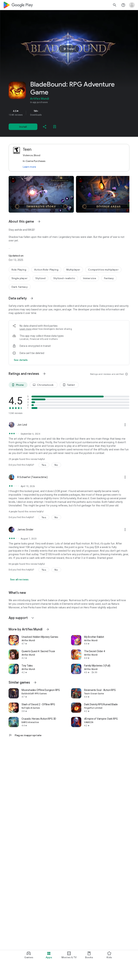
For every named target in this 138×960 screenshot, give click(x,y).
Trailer (69, 49)
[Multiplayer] (73, 269)
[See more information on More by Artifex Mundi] (47, 629)
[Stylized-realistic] (64, 278)
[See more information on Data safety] (31, 298)
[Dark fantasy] (20, 287)
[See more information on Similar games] (35, 682)
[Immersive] (89, 278)
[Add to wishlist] (54, 126)
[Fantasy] (109, 278)
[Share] (44, 126)
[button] (41, 194)
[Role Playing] (19, 269)
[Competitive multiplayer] (103, 269)
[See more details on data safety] (20, 360)
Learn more (29, 166)
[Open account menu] (132, 5)
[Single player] (19, 278)
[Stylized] (40, 278)
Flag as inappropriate (25, 735)
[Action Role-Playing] (46, 269)
